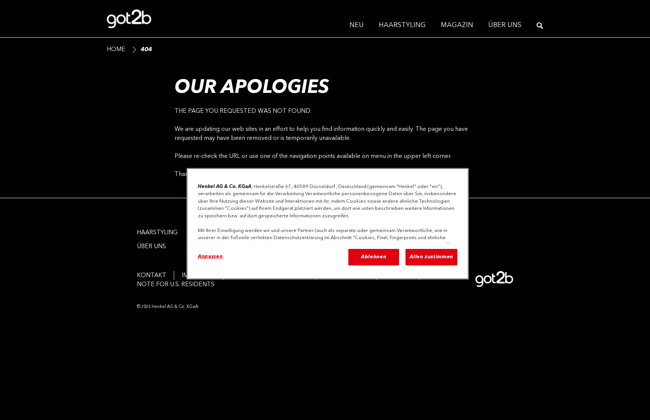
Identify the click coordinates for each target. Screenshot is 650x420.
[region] (328, 223)
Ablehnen (373, 257)
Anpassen (210, 256)
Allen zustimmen (431, 257)
